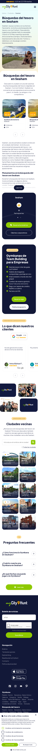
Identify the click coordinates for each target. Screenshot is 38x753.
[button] (19, 750)
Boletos (4, 649)
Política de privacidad (19, 630)
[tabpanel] (19, 208)
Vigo (19, 702)
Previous (15, 134)
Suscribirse (19, 635)
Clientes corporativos (19, 233)
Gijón (24, 702)
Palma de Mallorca (14, 699)
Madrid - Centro (7, 695)
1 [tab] (18, 217)
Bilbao (24, 699)
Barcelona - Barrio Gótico (22, 695)
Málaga (25, 697)
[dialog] (19, 733)
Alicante (30, 699)
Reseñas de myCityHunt (10, 658)
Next (22, 134)
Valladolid (13, 702)
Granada (27, 704)
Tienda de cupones (8, 652)
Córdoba (5, 702)
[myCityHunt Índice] (11, 7)
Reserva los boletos (20, 225)
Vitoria (20, 704)
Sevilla (20, 697)
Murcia (4, 699)
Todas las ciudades (29, 447)
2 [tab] (20, 217)
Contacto (5, 661)
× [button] (35, 715)
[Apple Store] (19, 671)
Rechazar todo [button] (27, 744)
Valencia (5, 697)
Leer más (19, 188)
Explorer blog (6, 655)
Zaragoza (12, 697)
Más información (25, 724)
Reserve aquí (19, 299)
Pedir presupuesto (19, 307)
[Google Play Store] (19, 678)
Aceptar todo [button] (9, 744)
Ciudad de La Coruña (9, 704)
